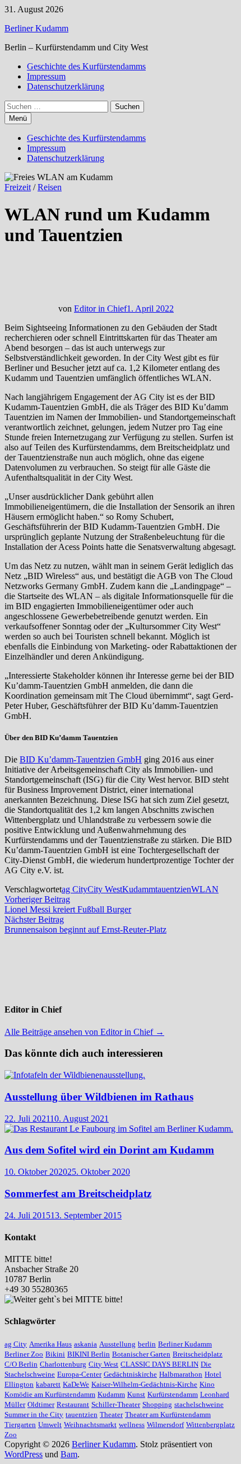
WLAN (205, 889)
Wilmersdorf (165, 1424)
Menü (18, 118)
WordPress (23, 1454)
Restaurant (73, 1404)
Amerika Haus (50, 1344)
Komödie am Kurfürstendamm (49, 1394)
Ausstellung (117, 1344)
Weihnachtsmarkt (90, 1424)
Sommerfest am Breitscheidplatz (77, 1193)
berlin (147, 1344)
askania (85, 1344)
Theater (111, 1414)
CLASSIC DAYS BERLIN (159, 1364)
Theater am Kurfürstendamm (168, 1414)
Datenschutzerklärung (65, 86)
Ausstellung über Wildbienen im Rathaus (98, 1097)
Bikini (55, 1354)
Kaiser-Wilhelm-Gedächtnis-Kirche (144, 1384)
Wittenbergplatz (210, 1424)
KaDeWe (76, 1384)
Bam (69, 1454)
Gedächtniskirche (130, 1374)
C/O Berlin (21, 1364)
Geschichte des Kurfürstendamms (86, 66)
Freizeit (17, 187)
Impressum (46, 76)
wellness (132, 1424)
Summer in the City (33, 1414)
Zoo (10, 1434)
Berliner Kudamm (36, 28)
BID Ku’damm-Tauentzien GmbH (81, 759)
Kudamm (138, 889)
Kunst (136, 1394)
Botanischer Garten (141, 1354)
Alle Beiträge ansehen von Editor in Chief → (84, 1032)
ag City (74, 889)
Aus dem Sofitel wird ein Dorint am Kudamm (109, 1150)
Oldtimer (40, 1404)
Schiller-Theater (115, 1404)
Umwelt (50, 1424)
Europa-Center (79, 1374)
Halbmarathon (180, 1374)
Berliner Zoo (23, 1354)
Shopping (157, 1404)
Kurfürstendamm (172, 1394)
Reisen (50, 187)
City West (104, 889)
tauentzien (173, 889)
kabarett (48, 1384)
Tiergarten (20, 1424)
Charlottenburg (63, 1364)
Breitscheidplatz (198, 1354)
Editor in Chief (100, 308)
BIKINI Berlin (88, 1354)
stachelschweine (199, 1404)
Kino (207, 1384)
